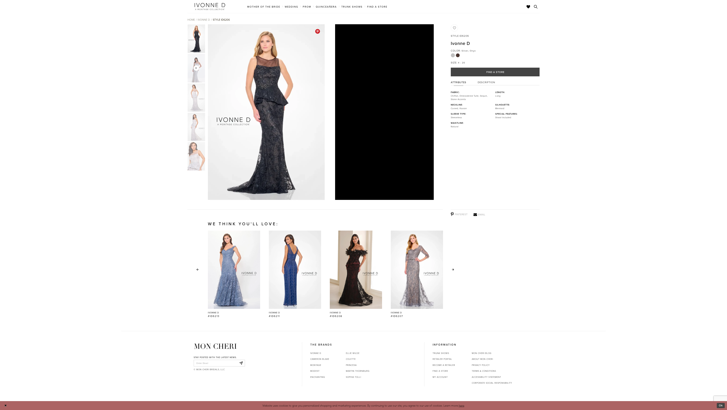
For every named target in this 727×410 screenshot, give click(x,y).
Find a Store (495, 72)
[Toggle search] (536, 7)
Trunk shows (441, 353)
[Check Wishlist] (528, 7)
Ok (721, 405)
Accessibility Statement (486, 377)
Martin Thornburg (358, 370)
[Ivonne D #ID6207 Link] (417, 274)
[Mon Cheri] (215, 346)
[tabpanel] (265, 112)
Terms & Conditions (484, 370)
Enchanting (317, 377)
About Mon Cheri (482, 359)
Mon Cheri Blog (481, 353)
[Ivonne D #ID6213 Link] (234, 274)
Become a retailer (444, 365)
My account (440, 377)
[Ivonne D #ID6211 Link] (295, 274)
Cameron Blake (319, 359)
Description (486, 82)
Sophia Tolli (353, 377)
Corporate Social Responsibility (492, 382)
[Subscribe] (241, 363)
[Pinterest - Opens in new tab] (317, 31)
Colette (351, 359)
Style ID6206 (221, 20)
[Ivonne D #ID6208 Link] (356, 274)
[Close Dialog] (5, 405)
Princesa (351, 365)
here (461, 405)
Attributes (458, 82)
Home (191, 20)
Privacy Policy (481, 365)
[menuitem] (263, 6)
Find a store (440, 370)
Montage (315, 365)
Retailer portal (442, 359)
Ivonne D (204, 20)
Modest (315, 370)
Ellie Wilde (353, 353)
